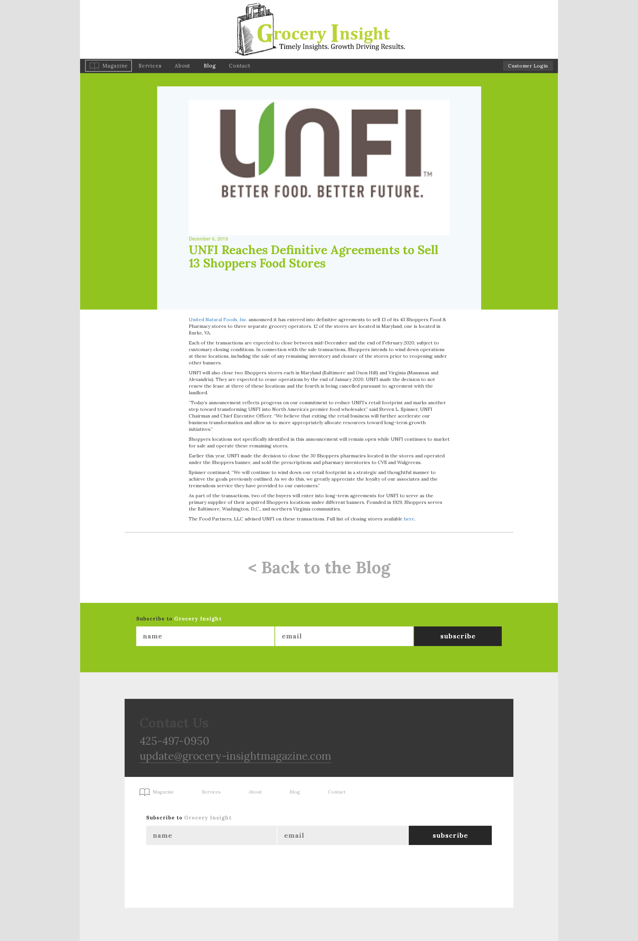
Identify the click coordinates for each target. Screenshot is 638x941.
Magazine (115, 65)
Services (150, 65)
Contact (239, 65)
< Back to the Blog (319, 567)
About (182, 65)
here (409, 519)
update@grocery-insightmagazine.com (235, 756)
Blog (210, 65)
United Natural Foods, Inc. (218, 320)
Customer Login (528, 66)
